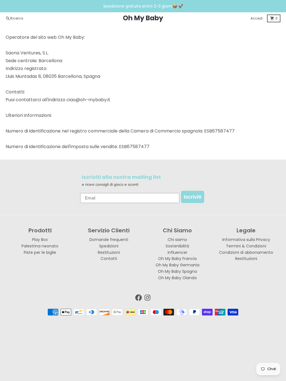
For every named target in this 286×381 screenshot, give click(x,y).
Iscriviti (192, 197)
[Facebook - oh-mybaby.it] (138, 297)
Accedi (257, 18)
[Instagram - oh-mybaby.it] (147, 297)
